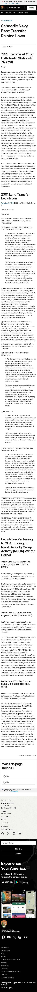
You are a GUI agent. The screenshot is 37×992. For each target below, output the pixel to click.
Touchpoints (14, 791)
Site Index (5, 823)
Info (2, 12)
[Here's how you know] (18, 2)
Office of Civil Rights (7, 977)
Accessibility (5, 947)
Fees (26, 12)
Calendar (20, 12)
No (7, 782)
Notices (3, 956)
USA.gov (4, 974)
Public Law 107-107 (7, 203)
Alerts (8, 12)
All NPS (18, 854)
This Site (18, 849)
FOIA (2, 953)
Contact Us (5, 817)
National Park (13, 7)
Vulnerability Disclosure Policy (11, 971)
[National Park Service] (2, 7)
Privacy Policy (5, 950)
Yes (7, 776)
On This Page (11, 46)
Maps (14, 12)
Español (5, 826)
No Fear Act (5, 965)
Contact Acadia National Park (10, 959)
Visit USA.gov (6, 988)
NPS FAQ (4, 962)
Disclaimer (4, 968)
